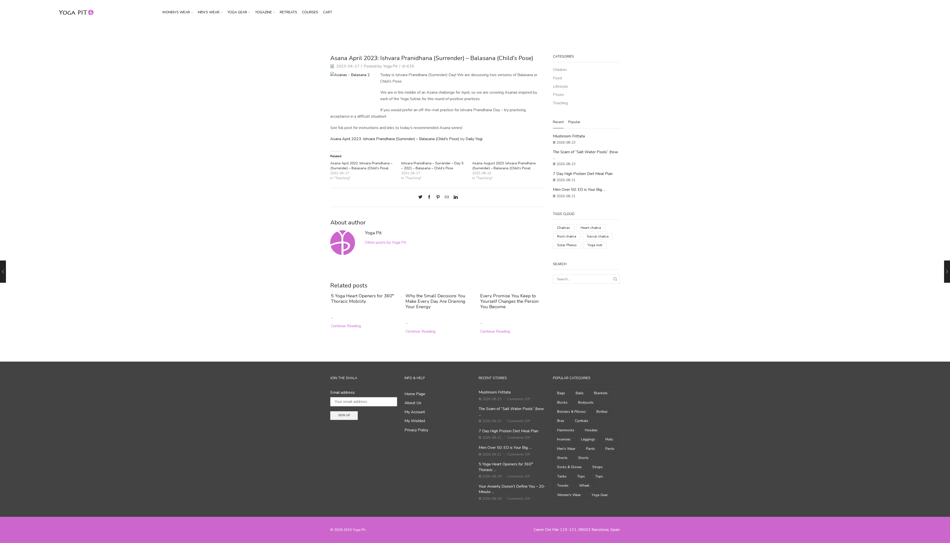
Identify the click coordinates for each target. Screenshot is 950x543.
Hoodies (591, 430)
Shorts (562, 458)
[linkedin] (454, 197)
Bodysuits (586, 402)
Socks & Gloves (569, 467)
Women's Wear (569, 495)
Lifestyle (560, 86)
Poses (558, 94)
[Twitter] (421, 197)
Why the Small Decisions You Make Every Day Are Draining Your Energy (435, 301)
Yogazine (263, 12)
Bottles (602, 411)
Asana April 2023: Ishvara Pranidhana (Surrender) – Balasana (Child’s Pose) (394, 139)
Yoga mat (594, 245)
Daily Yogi (474, 139)
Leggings (588, 439)
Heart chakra (591, 227)
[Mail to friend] (446, 197)
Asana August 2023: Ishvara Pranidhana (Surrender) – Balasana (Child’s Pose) (504, 166)
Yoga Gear (237, 12)
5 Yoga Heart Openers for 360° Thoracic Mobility (362, 298)
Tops (581, 476)
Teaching (487, 33)
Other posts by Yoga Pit (385, 242)
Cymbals (581, 420)
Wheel (584, 485)
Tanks (562, 476)
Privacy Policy (416, 430)
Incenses (563, 439)
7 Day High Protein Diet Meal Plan (583, 173)
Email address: (342, 392)
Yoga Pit (390, 66)
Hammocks (565, 430)
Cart (327, 12)
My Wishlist (414, 421)
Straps (597, 467)
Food (557, 78)
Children (560, 69)
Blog (472, 33)
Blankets (601, 393)
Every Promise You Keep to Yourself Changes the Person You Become (509, 301)
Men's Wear (566, 448)
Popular (574, 122)
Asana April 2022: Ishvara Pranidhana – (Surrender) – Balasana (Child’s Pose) (361, 166)
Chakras (563, 227)
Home (459, 33)
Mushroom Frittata (569, 136)
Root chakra (566, 236)
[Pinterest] (438, 197)
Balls (580, 393)
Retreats (288, 12)
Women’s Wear (176, 12)
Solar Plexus (567, 245)
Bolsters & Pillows (571, 411)
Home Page (414, 394)
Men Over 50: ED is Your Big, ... (579, 189)
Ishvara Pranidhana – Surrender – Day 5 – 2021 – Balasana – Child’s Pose (432, 166)
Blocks (562, 402)
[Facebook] (429, 197)
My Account (414, 412)
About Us (412, 403)
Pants (590, 448)
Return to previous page (601, 33)
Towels (563, 485)
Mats (609, 439)
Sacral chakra (598, 236)
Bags (561, 393)
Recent (558, 122)
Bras (560, 420)
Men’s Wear (208, 12)
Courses (310, 12)
